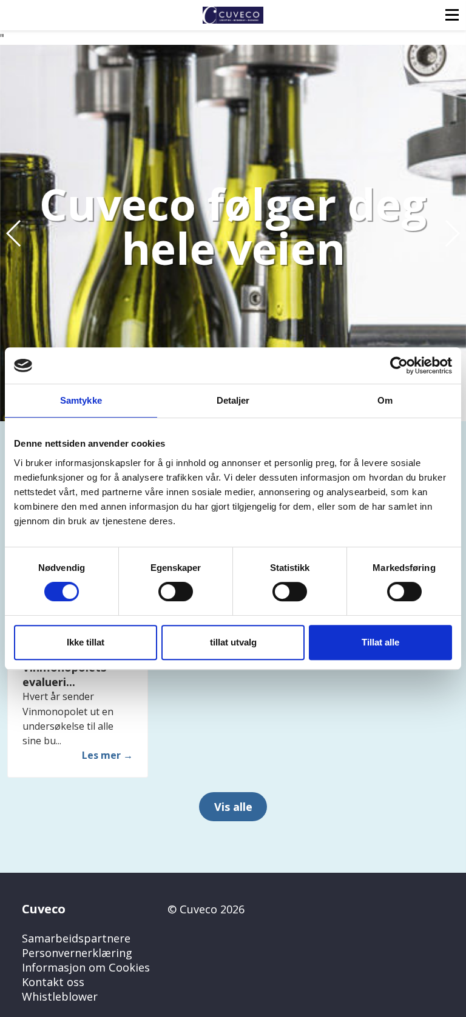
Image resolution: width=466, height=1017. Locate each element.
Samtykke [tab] (81, 400)
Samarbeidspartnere (76, 938)
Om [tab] (385, 400)
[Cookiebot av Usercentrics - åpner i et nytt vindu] (399, 365)
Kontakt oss (53, 982)
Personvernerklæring (77, 952)
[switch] (175, 591)
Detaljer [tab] (233, 400)
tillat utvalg (233, 642)
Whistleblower (60, 996)
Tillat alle (380, 642)
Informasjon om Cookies (86, 967)
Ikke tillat (85, 642)
